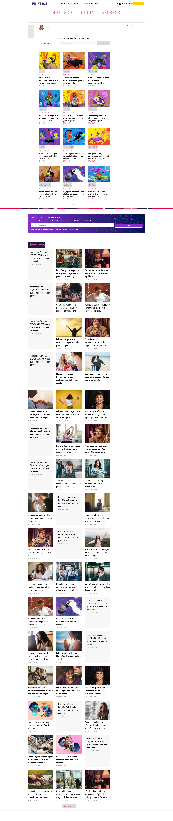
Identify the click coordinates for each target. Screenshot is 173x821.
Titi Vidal (48, 28)
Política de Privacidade (71, 229)
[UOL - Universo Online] (48, 4)
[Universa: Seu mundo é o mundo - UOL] (39, 4)
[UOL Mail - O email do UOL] (122, 4)
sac (117, 3)
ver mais (67, 806)
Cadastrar (128, 225)
